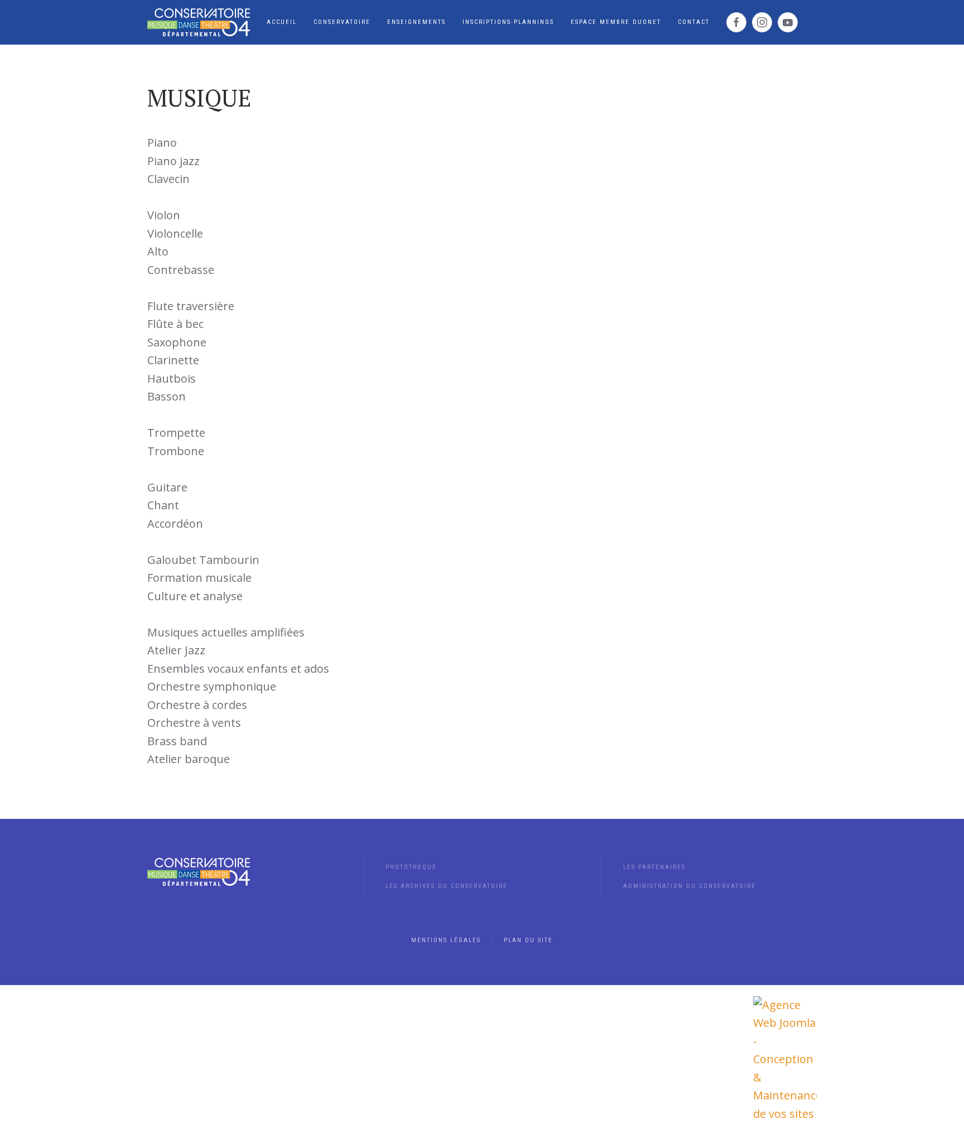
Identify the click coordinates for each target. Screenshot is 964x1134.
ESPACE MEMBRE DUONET (616, 22)
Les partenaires (654, 867)
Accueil (282, 22)
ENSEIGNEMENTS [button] (416, 22)
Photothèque (411, 867)
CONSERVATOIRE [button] (342, 22)
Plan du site (528, 940)
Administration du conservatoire (689, 886)
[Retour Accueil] (198, 22)
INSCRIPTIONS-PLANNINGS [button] (508, 22)
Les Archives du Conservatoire (446, 886)
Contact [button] (694, 22)
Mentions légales (446, 940)
